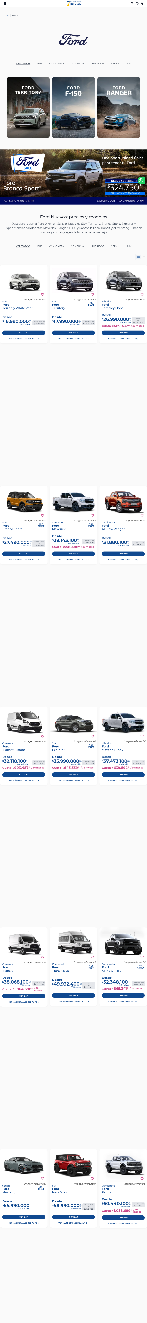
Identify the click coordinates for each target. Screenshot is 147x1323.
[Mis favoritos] (137, 3)
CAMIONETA (56, 63)
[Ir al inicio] (73, 3)
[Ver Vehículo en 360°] (91, 304)
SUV (128, 63)
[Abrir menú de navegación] (4, 3)
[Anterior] (4, 177)
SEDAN (115, 63)
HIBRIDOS (98, 63)
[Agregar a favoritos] (42, 294)
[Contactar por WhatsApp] (141, 180)
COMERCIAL (78, 63)
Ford (7, 15)
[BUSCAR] (132, 3)
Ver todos (23, 63)
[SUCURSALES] (142, 3)
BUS (39, 63)
